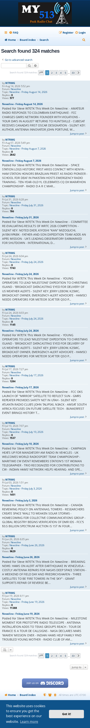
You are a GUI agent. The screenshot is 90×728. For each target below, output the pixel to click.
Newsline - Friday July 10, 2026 (26, 432)
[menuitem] (13, 33)
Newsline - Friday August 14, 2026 (28, 92)
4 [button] (61, 73)
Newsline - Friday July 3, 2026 (25, 488)
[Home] (45, 13)
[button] (41, 72)
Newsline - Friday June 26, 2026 (26, 545)
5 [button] (65, 73)
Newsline (16, 89)
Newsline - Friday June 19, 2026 (26, 602)
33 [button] (73, 73)
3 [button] (56, 73)
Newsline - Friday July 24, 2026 (26, 262)
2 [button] (52, 73)
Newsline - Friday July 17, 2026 (26, 375)
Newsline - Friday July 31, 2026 (26, 205)
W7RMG (10, 83)
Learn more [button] (29, 721)
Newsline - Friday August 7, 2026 (27, 148)
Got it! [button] (66, 714)
